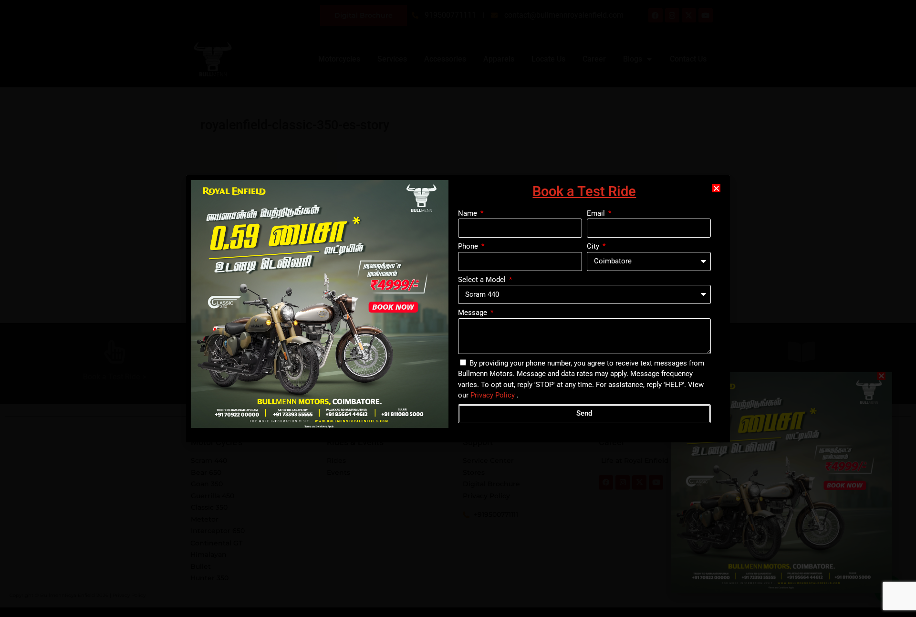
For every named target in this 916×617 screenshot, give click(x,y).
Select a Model (483, 279)
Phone (469, 246)
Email (597, 213)
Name (468, 213)
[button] (716, 188)
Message (473, 312)
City (594, 246)
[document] (458, 308)
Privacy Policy (492, 395)
